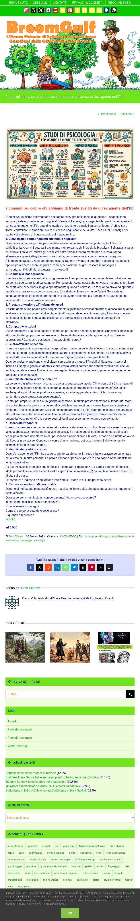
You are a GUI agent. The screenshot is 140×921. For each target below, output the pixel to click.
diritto (72, 852)
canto (10, 852)
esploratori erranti (110, 859)
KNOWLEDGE (68, 536)
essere (130, 536)
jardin (88, 866)
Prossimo (125, 113)
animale (32, 845)
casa (21, 852)
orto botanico (42, 872)
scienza (67, 879)
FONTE (10, 519)
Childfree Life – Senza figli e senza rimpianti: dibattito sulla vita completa (52, 777)
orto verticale (90, 872)
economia (86, 852)
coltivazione (35, 852)
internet (76, 866)
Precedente (108, 113)
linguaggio (114, 866)
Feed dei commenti (20, 737)
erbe (99, 852)
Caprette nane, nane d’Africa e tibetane (30, 773)
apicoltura (69, 845)
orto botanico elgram (66, 872)
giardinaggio (14, 866)
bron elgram (117, 845)
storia (96, 879)
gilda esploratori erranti (53, 866)
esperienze (118, 536)
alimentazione (15, 845)
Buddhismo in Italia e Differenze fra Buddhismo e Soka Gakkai (45, 790)
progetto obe (14, 879)
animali (46, 845)
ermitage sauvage (85, 859)
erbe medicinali (16, 859)
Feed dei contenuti (20, 729)
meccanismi (12, 540)
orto (27, 872)
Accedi (12, 721)
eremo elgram (38, 859)
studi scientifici (112, 879)
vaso (10, 886)
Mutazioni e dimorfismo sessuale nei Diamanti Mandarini (42, 786)
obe (127, 866)
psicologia (26, 540)
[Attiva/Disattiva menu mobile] (133, 22)
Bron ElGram (16, 536)
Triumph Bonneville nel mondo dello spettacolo (35, 781)
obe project (13, 872)
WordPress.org (17, 745)
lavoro (100, 866)
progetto (119, 872)
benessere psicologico (97, 536)
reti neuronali (50, 879)
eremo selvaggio (60, 859)
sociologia (39, 540)
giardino (31, 866)
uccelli (128, 879)
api (57, 845)
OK (70, 913)
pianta (106, 872)
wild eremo (24, 886)
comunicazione (55, 852)
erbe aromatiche (115, 852)
